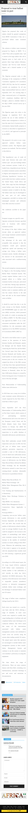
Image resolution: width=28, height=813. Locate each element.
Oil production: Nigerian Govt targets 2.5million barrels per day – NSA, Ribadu (18, 707)
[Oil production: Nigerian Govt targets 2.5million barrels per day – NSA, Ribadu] (5, 707)
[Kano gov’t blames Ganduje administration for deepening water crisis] (5, 714)
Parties (23, 806)
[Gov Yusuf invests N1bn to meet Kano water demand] (5, 721)
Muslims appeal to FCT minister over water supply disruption (17, 700)
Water (23, 682)
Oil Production (17, 682)
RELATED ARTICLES (7, 695)
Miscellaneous (19, 808)
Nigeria (8, 806)
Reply (10, 752)
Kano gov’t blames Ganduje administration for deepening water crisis (18, 714)
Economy (15, 806)
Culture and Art (5, 808)
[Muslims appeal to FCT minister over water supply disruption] (5, 700)
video (16, 808)
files (24, 808)
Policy (11, 806)
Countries (4, 806)
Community (19, 806)
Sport (10, 808)
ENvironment (9, 682)
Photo (13, 808)
